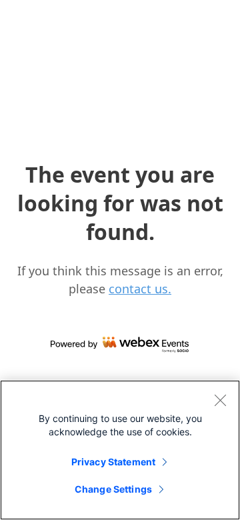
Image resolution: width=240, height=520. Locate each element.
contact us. (140, 289)
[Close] (220, 400)
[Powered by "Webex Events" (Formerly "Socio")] (120, 345)
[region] (120, 450)
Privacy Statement (113, 461)
